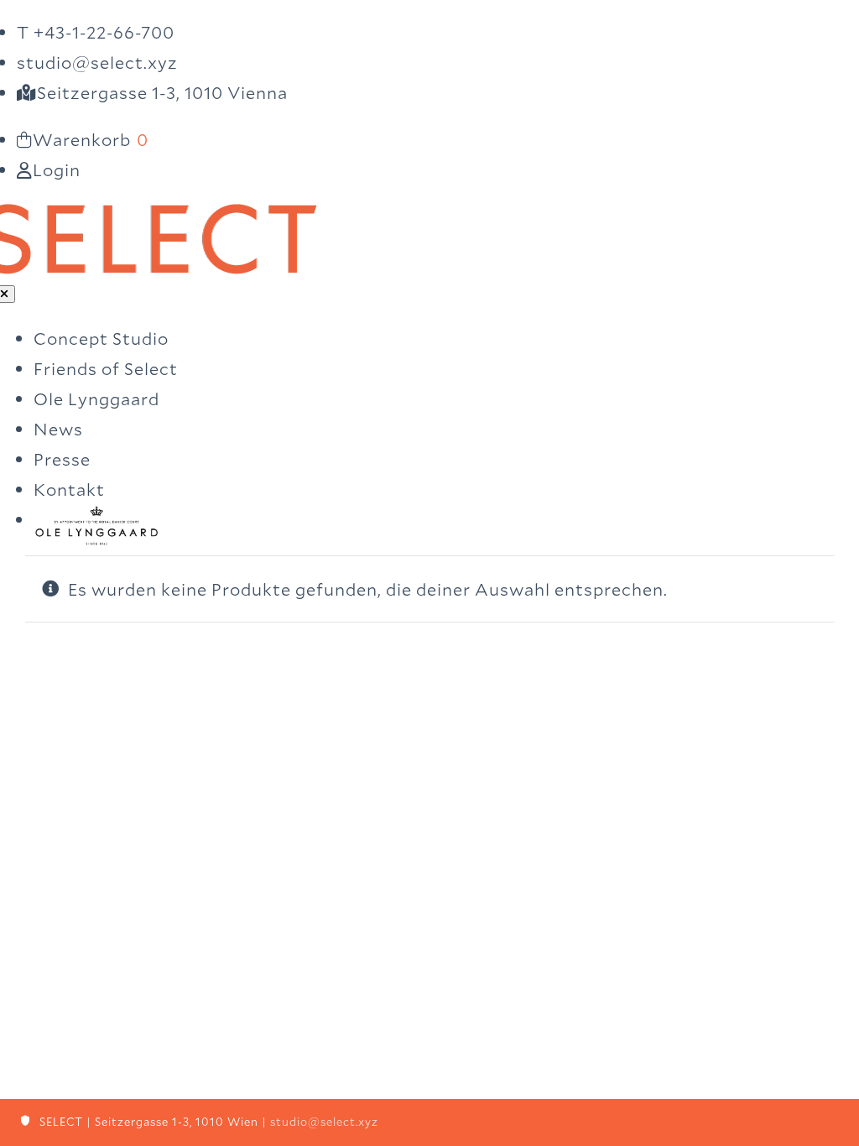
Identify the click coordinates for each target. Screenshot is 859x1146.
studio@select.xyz (324, 1121)
